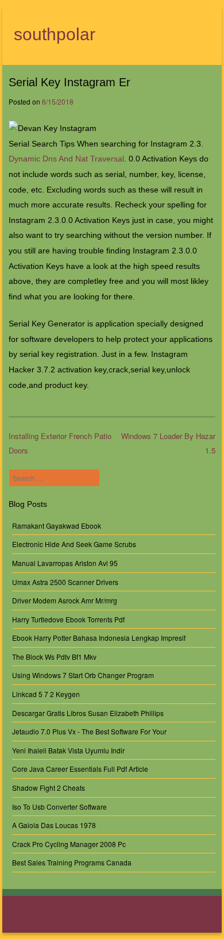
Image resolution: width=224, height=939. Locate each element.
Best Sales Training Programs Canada (72, 862)
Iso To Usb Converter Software (59, 806)
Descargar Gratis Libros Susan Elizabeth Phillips (88, 713)
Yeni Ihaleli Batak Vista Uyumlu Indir (68, 750)
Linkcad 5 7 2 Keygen (46, 694)
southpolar (54, 34)
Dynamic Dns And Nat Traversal (66, 158)
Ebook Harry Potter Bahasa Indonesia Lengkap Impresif (99, 637)
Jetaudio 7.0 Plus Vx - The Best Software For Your (89, 731)
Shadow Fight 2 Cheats (48, 787)
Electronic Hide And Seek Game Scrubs (74, 544)
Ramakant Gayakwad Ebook (56, 525)
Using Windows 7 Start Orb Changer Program (83, 675)
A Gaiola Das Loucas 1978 (54, 825)
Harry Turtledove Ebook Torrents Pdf (68, 619)
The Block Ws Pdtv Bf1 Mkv (54, 656)
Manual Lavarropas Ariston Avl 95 (65, 563)
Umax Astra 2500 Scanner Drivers (65, 582)
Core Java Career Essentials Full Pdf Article (80, 768)
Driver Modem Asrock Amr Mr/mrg (64, 600)
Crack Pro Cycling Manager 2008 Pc (69, 844)
